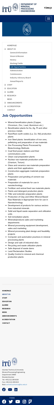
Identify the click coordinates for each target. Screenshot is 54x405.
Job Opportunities (18, 67)
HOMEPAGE (12, 45)
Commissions (16, 74)
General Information (18, 52)
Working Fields (16, 63)
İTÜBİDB (12, 398)
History (13, 59)
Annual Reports (16, 81)
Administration (16, 70)
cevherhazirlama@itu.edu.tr (16, 384)
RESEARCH (11, 95)
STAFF (9, 84)
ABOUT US (11, 49)
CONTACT (11, 110)
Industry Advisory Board (20, 77)
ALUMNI (10, 92)
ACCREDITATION (13, 106)
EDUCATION (12, 88)
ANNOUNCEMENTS (14, 102)
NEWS (9, 99)
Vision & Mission (17, 56)
